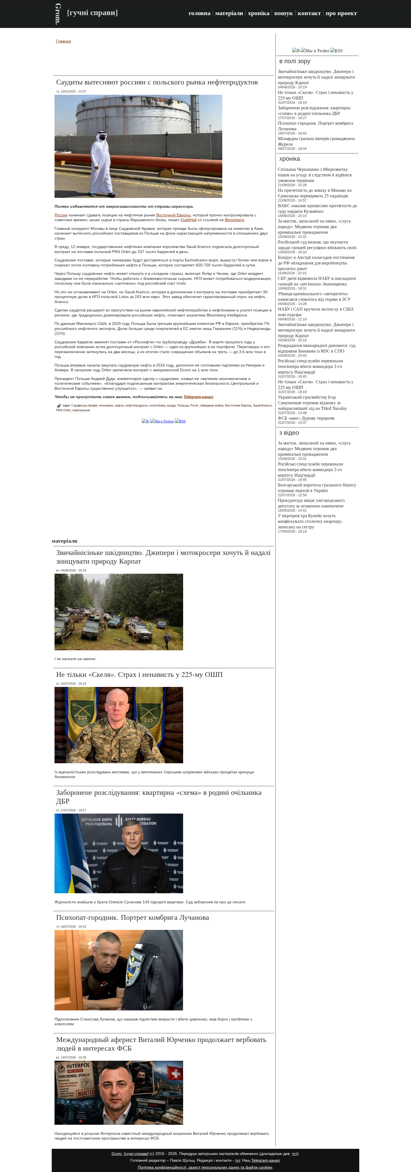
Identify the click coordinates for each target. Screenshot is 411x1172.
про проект (341, 12)
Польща (183, 405)
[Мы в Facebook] (296, 50)
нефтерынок (81, 410)
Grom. (58, 14)
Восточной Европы (173, 215)
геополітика (157, 405)
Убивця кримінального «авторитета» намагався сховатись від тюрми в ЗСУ (314, 296)
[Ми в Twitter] (162, 421)
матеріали (229, 12)
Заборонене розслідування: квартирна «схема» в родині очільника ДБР (159, 796)
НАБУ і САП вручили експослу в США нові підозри (316, 311)
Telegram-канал (265, 1160)
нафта (119, 405)
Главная (63, 41)
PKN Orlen (63, 410)
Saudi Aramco (262, 405)
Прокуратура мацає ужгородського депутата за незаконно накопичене (311, 503)
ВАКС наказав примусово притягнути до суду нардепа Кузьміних (317, 208)
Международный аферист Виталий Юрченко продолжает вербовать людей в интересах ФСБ (161, 1043)
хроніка (259, 12)
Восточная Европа (238, 405)
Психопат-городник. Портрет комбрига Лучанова (132, 917)
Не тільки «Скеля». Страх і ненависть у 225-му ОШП (139, 674)
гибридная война (211, 405)
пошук (283, 12)
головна (200, 12)
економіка (106, 405)
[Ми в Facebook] (145, 421)
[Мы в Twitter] (315, 50)
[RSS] (180, 421)
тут (294, 1153)
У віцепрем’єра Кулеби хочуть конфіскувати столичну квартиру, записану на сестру (310, 521)
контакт (309, 12)
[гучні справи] (136, 1153)
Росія (194, 405)
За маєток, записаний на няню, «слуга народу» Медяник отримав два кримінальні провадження (314, 226)
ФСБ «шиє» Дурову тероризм (306, 418)
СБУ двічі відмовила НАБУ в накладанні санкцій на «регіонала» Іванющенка (317, 281)
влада (171, 405)
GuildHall (189, 220)
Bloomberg (234, 220)
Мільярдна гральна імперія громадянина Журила (316, 141)
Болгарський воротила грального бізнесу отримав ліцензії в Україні (317, 487)
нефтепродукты (136, 405)
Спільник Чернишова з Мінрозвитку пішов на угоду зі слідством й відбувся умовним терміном (314, 174)
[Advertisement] (163, 60)
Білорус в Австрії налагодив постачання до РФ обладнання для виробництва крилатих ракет (316, 262)
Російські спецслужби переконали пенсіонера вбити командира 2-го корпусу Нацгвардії (310, 366)
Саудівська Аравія (84, 405)
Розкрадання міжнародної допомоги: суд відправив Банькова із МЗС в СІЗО (316, 348)
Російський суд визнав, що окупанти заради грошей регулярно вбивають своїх (317, 244)
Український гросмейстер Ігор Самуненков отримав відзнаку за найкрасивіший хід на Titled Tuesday (312, 402)
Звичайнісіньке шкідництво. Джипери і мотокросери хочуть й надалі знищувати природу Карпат (163, 556)
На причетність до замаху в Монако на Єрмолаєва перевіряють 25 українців (314, 193)
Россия (61, 215)
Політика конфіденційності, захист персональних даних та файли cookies (205, 1167)
